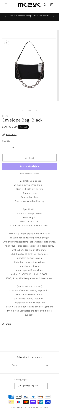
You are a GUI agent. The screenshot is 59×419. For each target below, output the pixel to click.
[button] (6, 5)
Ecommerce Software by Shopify (35, 407)
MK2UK (19, 407)
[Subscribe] (46, 365)
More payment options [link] (29, 173)
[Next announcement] (53, 17)
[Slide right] (36, 110)
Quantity (6, 141)
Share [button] (8, 323)
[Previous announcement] (5, 17)
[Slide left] (23, 110)
